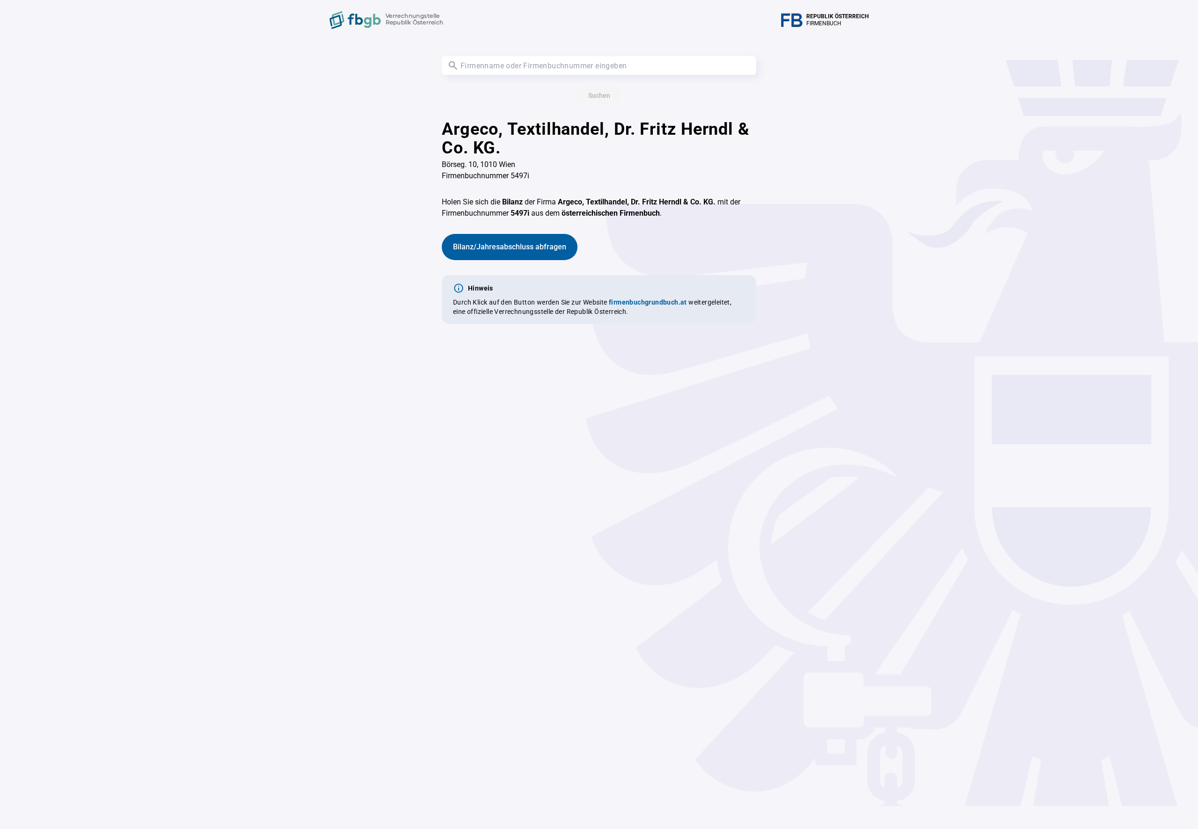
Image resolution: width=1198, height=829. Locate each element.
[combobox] (599, 65)
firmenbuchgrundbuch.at (648, 302)
